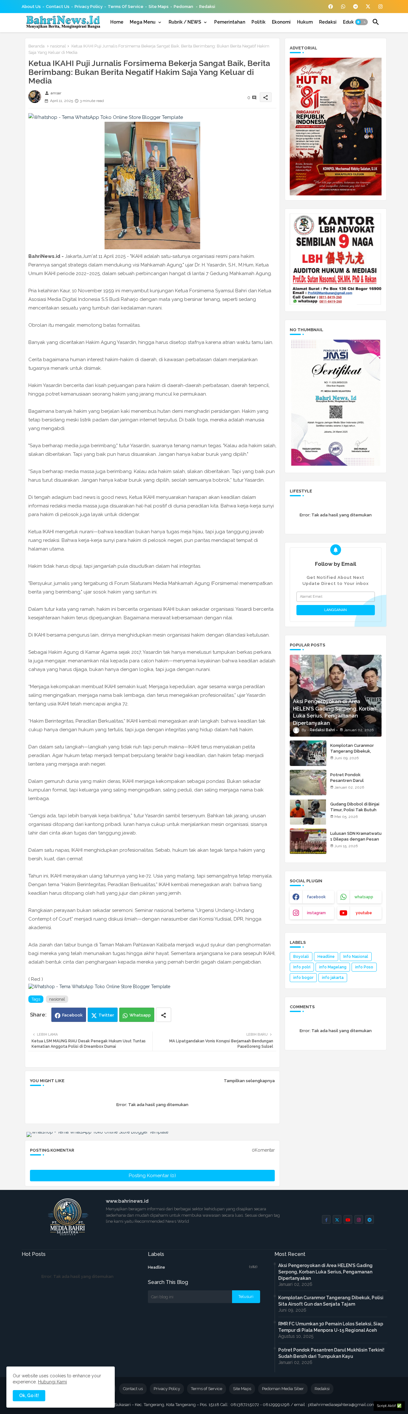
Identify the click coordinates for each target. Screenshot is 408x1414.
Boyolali (301, 956)
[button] (361, 22)
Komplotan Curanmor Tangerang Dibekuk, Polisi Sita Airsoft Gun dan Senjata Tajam (352, 754)
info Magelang (332, 967)
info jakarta (333, 977)
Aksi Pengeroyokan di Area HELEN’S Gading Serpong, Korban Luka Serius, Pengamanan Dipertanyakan (325, 1272)
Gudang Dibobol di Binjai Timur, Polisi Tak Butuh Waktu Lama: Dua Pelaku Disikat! (355, 813)
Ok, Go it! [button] (29, 1395)
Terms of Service (125, 6)
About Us (31, 6)
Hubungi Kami (52, 1381)
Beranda (36, 46)
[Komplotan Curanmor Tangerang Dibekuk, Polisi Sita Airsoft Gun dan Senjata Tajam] (308, 753)
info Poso (364, 967)
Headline (326, 956)
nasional (58, 46)
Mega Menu (143, 22)
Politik (258, 22)
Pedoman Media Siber (283, 1388)
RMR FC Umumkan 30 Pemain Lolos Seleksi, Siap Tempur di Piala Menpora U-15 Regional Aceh (330, 1327)
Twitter (106, 1015)
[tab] (117, 22)
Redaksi (207, 6)
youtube (364, 913)
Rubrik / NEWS (185, 22)
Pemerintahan (229, 22)
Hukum (305, 22)
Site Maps (159, 6)
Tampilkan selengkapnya (249, 1080)
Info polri (301, 967)
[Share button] (163, 1015)
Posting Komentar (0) (152, 1175)
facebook (316, 897)
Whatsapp (140, 1015)
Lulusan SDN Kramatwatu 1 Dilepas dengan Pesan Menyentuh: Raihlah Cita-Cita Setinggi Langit (356, 842)
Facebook (72, 1015)
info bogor (303, 977)
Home (116, 22)
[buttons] (331, 6)
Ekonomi (281, 22)
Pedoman (184, 6)
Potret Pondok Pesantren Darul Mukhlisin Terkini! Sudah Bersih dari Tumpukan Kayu (331, 1353)
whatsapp (363, 897)
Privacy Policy (89, 6)
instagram (316, 913)
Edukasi (351, 22)
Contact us (57, 6)
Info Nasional (355, 956)
